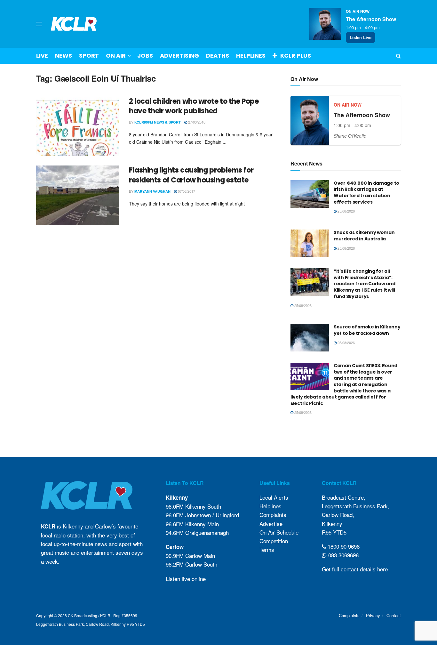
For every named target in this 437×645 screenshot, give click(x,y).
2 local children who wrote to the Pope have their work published (193, 106)
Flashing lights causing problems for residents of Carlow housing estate (191, 175)
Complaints (272, 515)
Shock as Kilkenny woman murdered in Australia (364, 235)
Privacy (373, 615)
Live (42, 56)
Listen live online (186, 579)
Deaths (217, 56)
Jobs (145, 56)
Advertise (270, 524)
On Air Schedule (278, 532)
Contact (393, 615)
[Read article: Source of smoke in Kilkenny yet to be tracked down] (309, 337)
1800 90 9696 (343, 546)
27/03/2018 (196, 122)
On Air (116, 56)
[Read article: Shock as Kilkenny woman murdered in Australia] (309, 243)
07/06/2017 (186, 191)
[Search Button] (398, 56)
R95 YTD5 (334, 532)
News (63, 56)
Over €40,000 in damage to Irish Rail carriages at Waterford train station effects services (366, 192)
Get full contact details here (355, 569)
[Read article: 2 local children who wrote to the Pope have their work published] (77, 126)
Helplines (251, 56)
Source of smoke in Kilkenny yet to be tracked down (367, 330)
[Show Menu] (39, 24)
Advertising (179, 56)
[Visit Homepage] (74, 24)
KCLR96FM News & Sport (157, 122)
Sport (89, 56)
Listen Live (360, 37)
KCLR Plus (295, 56)
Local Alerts (273, 497)
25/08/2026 (346, 211)
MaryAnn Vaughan (152, 191)
